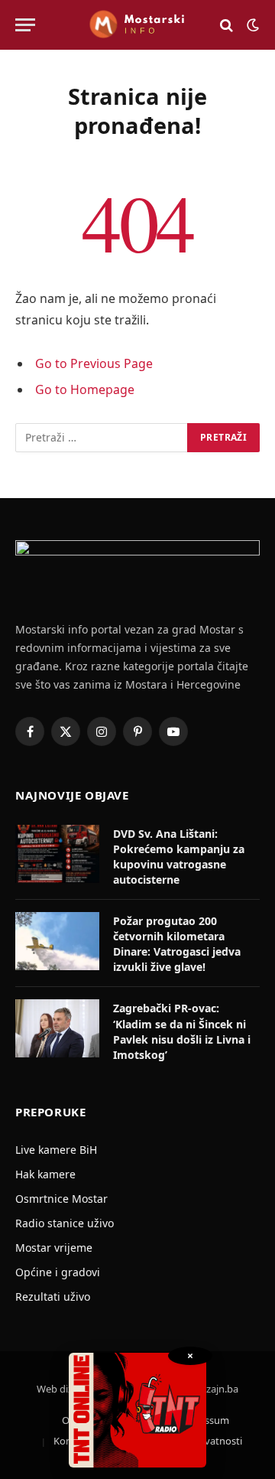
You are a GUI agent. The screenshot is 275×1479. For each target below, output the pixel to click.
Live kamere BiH (56, 1149)
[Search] (226, 25)
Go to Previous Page (94, 363)
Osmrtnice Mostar (61, 1198)
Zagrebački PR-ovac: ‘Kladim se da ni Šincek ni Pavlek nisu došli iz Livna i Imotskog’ (182, 1031)
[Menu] (25, 25)
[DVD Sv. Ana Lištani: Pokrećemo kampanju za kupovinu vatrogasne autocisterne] (57, 854)
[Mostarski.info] (137, 25)
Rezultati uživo (52, 1296)
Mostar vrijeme (53, 1247)
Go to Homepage (84, 389)
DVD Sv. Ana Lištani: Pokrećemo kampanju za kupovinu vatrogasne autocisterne (178, 856)
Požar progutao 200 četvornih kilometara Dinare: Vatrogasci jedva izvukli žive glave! (177, 944)
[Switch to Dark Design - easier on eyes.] (251, 25)
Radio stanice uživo (64, 1223)
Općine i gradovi (57, 1272)
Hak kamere (45, 1174)
